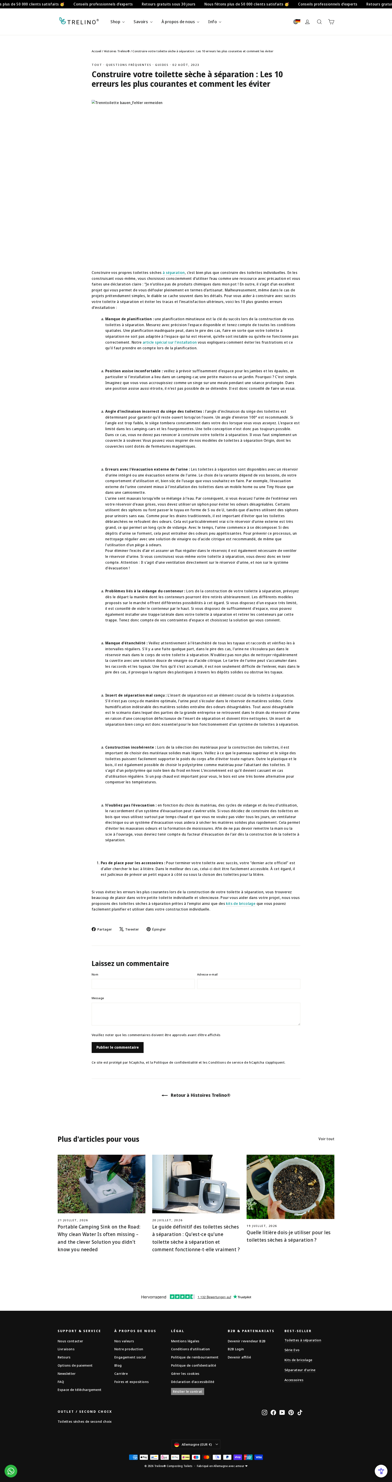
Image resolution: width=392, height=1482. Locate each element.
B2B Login (236, 1349)
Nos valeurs (124, 1341)
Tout (97, 65)
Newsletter (67, 1373)
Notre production (128, 1349)
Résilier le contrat (187, 1391)
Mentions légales (185, 1341)
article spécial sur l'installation (170, 342)
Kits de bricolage (298, 1360)
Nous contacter (70, 1341)
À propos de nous (179, 21)
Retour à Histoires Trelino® (199, 1095)
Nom (95, 974)
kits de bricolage (240, 903)
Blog (118, 1365)
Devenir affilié (239, 1357)
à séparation (174, 272)
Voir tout (326, 1138)
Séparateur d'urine (300, 1370)
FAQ (61, 1381)
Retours (64, 1357)
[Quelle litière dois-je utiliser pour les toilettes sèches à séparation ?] (290, 1187)
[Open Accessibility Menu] (381, 1471)
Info (213, 21)
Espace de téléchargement (80, 1389)
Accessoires (293, 1380)
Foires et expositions (131, 1381)
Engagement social (130, 1357)
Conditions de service (225, 1062)
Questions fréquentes (128, 65)
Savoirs (141, 21)
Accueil (96, 51)
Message (98, 998)
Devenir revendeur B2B (246, 1341)
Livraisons (66, 1349)
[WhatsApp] (11, 1471)
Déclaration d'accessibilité (192, 1381)
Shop (115, 21)
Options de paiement (75, 1365)
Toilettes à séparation (302, 1340)
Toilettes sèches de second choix (85, 1421)
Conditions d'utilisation (190, 1349)
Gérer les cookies (185, 1373)
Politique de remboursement (194, 1357)
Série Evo (291, 1350)
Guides (162, 65)
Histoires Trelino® (117, 51)
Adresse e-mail (207, 974)
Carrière (121, 1373)
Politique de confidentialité (176, 1062)
